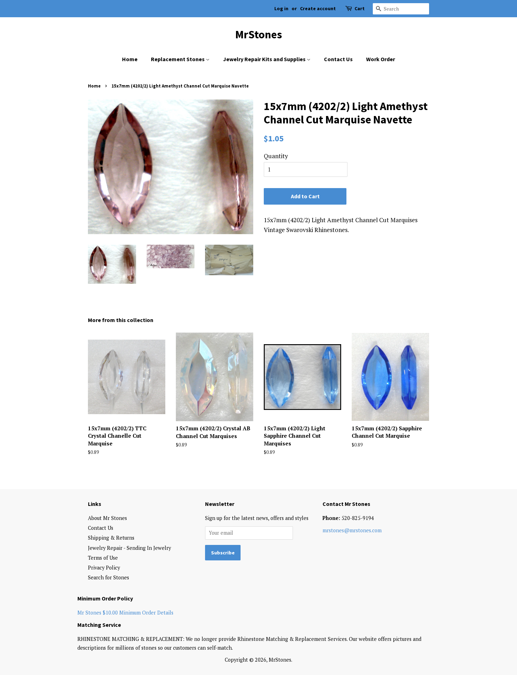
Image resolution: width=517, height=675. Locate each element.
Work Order (380, 59)
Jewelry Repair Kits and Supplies (265, 59)
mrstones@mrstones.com (352, 530)
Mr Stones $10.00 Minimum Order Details (125, 612)
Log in (281, 8)
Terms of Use (103, 557)
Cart (360, 8)
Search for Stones (108, 577)
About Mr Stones (107, 518)
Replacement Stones (178, 59)
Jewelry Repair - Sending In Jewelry (129, 548)
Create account (318, 8)
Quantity (276, 156)
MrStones (258, 34)
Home (130, 59)
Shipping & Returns (111, 537)
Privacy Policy (104, 567)
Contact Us (338, 59)
